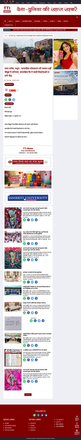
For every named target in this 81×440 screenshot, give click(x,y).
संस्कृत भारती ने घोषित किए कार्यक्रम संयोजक (34, 303)
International (42, 2)
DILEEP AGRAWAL (51, 438)
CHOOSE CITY (9, 25)
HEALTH (66, 21)
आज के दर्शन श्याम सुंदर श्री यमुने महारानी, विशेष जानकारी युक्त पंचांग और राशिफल (35, 209)
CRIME (59, 21)
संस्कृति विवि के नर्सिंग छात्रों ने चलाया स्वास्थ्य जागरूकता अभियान (37, 334)
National (35, 2)
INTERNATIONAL (27, 21)
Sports (49, 2)
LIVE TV (11, 2)
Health (59, 2)
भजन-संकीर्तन (60, 426)
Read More (25, 217)
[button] (6, 99)
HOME (7, 423)
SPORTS (52, 21)
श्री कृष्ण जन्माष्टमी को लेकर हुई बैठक (32, 272)
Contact (66, 2)
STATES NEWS (9, 430)
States (23, 2)
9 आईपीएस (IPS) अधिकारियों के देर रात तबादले (35, 350)
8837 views (16, 80)
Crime (54, 2)
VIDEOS (17, 21)
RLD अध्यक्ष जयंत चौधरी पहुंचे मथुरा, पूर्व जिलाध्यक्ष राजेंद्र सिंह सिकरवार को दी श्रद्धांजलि (35, 233)
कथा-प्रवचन (59, 424)
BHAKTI (28, 2)
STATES (45, 21)
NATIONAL (37, 21)
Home (6, 2)
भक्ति (71, 2)
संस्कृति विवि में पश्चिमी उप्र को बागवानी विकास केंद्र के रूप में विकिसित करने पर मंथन (36, 287)
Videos (17, 2)
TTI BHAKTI (60, 420)
